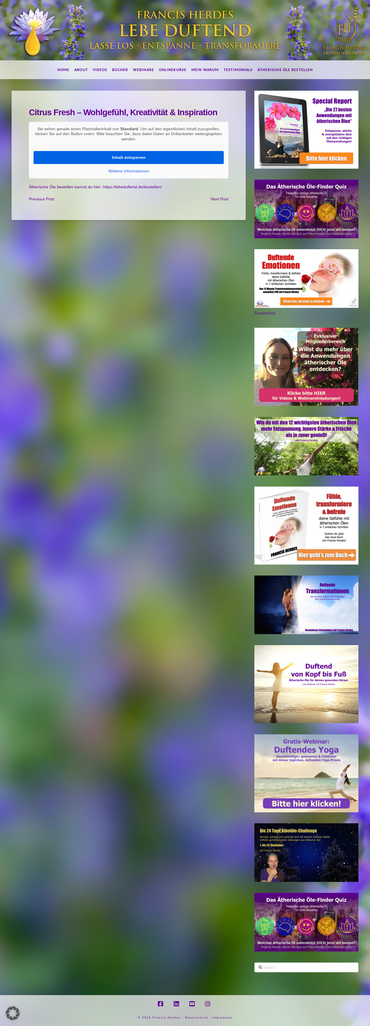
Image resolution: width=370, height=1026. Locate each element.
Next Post (219, 199)
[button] (12, 1013)
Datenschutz (196, 1017)
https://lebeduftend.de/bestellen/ (132, 187)
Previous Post (41, 199)
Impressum (222, 1017)
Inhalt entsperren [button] (129, 157)
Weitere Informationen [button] (128, 171)
